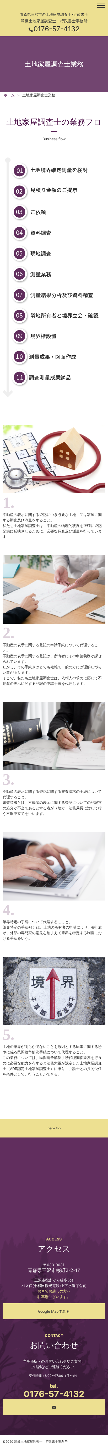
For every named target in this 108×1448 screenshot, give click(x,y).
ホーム (9, 95)
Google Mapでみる (54, 1311)
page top (54, 1128)
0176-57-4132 (57, 29)
